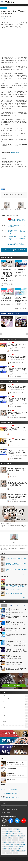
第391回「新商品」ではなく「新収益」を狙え (15, 628)
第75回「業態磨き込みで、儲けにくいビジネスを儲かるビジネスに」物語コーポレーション (21, 271)
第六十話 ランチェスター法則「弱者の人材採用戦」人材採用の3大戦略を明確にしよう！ (16, 669)
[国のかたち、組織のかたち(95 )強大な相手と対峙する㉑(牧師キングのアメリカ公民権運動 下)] (3, 483)
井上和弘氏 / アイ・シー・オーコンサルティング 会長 (15, 624)
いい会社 (4, 829)
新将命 (22, 842)
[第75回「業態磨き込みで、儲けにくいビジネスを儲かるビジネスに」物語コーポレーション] (21, 263)
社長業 (16, 846)
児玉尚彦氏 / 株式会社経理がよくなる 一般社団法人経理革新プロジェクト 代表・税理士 (16, 638)
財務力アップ (9, 853)
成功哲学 (15, 721)
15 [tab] (10, 333)
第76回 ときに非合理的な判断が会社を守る (16, 440)
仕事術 (4, 840)
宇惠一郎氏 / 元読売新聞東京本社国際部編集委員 (18, 417)
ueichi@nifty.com (15, 152)
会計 (20, 840)
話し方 (15, 848)
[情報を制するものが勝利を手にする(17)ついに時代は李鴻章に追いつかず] (7, 263)
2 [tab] (3, 332)
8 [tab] (15, 332)
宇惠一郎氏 (11, 194)
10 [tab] (19, 332)
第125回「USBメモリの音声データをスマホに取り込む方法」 (16, 610)
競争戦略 (21, 846)
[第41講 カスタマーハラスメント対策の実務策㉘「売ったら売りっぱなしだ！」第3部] (7, 291)
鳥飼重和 (15, 853)
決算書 (7, 844)
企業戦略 (6, 4)
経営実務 (4, 848)
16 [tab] (12, 333)
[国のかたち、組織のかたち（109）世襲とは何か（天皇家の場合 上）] (3, 413)
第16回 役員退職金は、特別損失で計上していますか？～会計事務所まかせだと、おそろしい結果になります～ (16, 643)
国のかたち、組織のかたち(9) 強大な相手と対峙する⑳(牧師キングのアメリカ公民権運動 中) (17, 496)
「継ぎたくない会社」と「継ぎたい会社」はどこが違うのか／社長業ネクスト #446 (16, 452)
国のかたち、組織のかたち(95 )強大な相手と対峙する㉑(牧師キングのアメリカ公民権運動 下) (17, 484)
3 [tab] (5, 332)
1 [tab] (1, 332)
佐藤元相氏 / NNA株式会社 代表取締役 (13, 671)
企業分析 (9, 840)
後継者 (9, 842)
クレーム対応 (12, 831)
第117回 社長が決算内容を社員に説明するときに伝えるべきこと (16, 635)
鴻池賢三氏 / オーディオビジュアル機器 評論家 (14, 612)
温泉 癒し (17, 844)
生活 (15, 724)
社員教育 (11, 846)
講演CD (13, 850)
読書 (19, 848)
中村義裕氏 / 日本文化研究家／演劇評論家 (13, 664)
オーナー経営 (5, 831)
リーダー (21, 4)
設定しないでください (13, 476)
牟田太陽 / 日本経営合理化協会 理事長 (16, 376)
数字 (15, 710)
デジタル (14, 833)
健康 (24, 840)
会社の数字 (15, 840)
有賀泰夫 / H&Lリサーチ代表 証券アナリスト (14, 618)
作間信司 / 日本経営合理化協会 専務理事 (13, 658)
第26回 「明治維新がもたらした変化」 (14, 662)
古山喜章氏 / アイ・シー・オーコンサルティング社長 (15, 645)
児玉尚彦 (4, 842)
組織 (15, 712)
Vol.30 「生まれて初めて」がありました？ (15, 656)
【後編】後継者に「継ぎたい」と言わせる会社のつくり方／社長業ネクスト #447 (16, 370)
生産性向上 (5, 846)
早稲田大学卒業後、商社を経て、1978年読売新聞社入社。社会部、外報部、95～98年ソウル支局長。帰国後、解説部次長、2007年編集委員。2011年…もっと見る (14, 548)
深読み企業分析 (19, 274)
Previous (1, 334)
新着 (2, 4)
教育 (15, 718)
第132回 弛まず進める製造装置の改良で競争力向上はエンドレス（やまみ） (16, 617)
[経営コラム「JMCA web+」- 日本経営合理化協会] (8, 2)
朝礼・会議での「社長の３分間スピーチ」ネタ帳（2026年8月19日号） (16, 357)
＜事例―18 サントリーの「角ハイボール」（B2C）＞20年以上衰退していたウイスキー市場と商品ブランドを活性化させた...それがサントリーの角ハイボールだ (16, 650)
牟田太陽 (23, 844)
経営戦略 (10, 848)
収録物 (24, 605)
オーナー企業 (16, 829)
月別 (11, 605)
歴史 (7, 18)
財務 (3, 853)
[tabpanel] (7, 322)
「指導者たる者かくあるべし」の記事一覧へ (14, 250)
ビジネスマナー (6, 835)
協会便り (15, 726)
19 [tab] (18, 333)
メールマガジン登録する (14, 685)
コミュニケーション (7, 833)
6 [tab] (11, 332)
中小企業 (15, 837)
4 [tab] (7, 332)
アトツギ (10, 829)
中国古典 (10, 837)
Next (27, 334)
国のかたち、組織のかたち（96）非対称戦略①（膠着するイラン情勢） (16, 469)
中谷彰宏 (21, 837)
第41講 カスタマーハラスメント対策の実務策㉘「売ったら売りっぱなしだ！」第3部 (7, 299)
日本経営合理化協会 (5, 812)
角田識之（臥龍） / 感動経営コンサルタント (17, 362)
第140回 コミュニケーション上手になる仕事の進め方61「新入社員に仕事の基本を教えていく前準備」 (21, 299)
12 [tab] (22, 332)
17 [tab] (14, 333)
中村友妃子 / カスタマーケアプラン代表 (7, 304)
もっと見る (25, 574)
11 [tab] (20, 332)
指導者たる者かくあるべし (6, 16)
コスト (18, 831)
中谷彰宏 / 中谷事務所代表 (14, 350)
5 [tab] (9, 332)
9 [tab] (17, 332)
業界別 (15, 715)
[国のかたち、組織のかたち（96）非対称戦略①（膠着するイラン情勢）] (3, 470)
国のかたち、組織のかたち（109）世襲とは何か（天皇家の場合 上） (17, 412)
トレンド (15, 707)
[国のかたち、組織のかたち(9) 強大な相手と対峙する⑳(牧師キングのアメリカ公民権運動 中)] (3, 496)
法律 (12, 844)
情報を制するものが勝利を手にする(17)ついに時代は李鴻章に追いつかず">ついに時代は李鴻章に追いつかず (7, 275)
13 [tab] (24, 332)
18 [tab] (16, 333)
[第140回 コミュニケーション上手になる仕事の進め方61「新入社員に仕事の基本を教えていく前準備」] (21, 291)
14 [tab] (26, 332)
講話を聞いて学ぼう (21, 850)
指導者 (14, 842)
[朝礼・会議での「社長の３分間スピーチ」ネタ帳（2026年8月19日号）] (3, 357)
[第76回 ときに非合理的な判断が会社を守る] (3, 441)
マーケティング (12, 4)
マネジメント (13, 835)
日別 (4, 605)
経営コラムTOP (4, 806)
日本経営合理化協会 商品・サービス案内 (10, 809)
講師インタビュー (6, 850)
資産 (17, 4)
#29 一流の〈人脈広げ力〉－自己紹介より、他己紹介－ (16, 345)
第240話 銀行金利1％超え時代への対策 (14, 622)
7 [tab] (13, 332)
